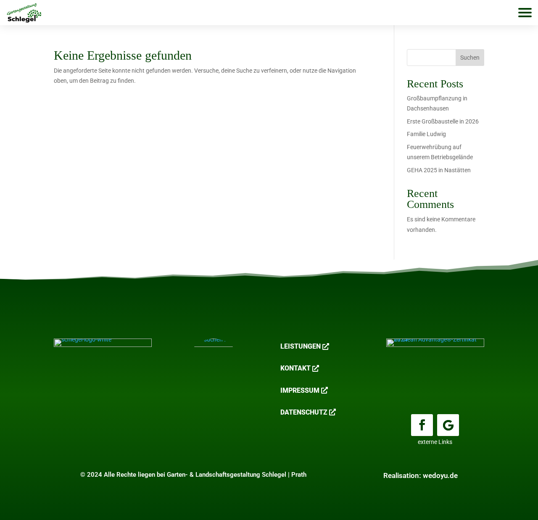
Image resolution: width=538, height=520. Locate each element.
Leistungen (300, 346)
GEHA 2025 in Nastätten (439, 170)
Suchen (470, 57)
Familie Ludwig (426, 134)
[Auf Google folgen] (448, 425)
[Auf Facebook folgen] (422, 425)
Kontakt (295, 368)
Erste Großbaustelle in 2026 (443, 121)
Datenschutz (303, 412)
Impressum (299, 390)
